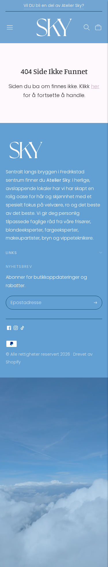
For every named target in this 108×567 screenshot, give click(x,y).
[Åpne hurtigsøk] (87, 27)
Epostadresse (26, 296)
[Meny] (10, 27)
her (95, 86)
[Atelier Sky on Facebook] (9, 328)
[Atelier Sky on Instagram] (16, 328)
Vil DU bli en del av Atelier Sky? (54, 5)
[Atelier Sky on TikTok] (22, 328)
